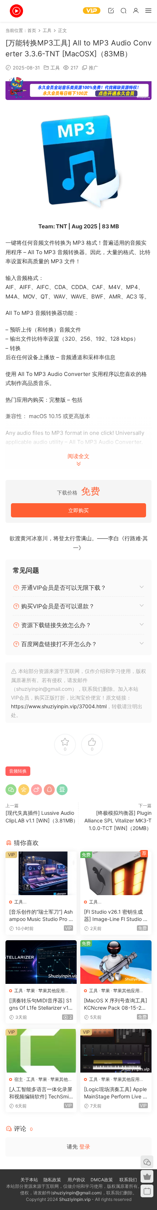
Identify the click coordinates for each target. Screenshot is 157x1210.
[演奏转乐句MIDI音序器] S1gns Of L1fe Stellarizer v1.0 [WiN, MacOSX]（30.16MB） (41, 1004)
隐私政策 (52, 1179)
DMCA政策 (102, 1179)
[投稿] (111, 10)
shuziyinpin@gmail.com (76, 1192)
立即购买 (78, 510)
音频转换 (18, 771)
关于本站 (29, 1179)
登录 (84, 1146)
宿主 (18, 1079)
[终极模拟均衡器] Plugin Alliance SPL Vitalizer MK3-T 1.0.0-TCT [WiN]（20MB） (118, 820)
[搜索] (123, 10)
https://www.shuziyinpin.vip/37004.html (59, 706)
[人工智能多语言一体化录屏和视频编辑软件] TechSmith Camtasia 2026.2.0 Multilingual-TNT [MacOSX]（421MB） (41, 1093)
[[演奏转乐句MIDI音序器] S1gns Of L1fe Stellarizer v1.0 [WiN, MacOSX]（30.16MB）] (41, 962)
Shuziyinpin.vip (75, 1199)
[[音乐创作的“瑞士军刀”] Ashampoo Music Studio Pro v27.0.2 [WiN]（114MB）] (41, 873)
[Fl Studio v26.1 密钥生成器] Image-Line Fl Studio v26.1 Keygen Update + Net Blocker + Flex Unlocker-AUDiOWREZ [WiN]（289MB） (116, 916)
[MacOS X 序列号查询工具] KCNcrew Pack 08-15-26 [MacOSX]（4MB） (115, 1004)
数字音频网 (16, 11)
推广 (93, 68)
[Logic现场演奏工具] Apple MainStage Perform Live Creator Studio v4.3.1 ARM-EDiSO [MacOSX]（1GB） (115, 1093)
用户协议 (76, 1179)
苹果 (30, 990)
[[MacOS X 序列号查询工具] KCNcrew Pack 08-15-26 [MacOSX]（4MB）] (116, 962)
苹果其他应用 (51, 990)
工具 (55, 68)
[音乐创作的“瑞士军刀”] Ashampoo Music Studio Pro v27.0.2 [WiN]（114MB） (41, 916)
